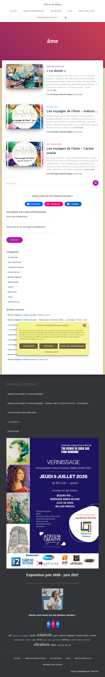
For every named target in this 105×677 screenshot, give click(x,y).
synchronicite (56, 640)
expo (55, 635)
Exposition (12, 335)
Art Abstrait (56, 11)
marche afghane (67, 635)
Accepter (28, 346)
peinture (28, 640)
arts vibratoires (25, 636)
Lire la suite (51, 90)
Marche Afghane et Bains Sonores (22, 315)
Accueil (13, 11)
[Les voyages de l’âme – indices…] (24, 116)
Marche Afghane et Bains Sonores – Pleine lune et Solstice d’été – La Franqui (41, 320)
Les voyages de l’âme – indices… (72, 111)
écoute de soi (64, 645)
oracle (93, 635)
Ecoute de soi (14, 272)
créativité (44, 635)
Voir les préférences (72, 346)
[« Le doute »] (24, 76)
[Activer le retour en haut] (100, 672)
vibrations (42, 644)
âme (53, 644)
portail (34, 640)
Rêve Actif (12, 292)
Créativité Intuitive (55, 67)
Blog (70, 11)
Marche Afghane (14, 277)
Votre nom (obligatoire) (16, 217)
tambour (66, 639)
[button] (84, 325)
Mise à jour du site (87, 11)
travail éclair (86, 640)
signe (45, 640)
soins (10, 297)
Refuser (48, 346)
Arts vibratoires (54, 144)
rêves (40, 639)
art (10, 635)
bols (33, 635)
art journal (16, 636)
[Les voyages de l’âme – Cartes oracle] (24, 154)
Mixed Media (13, 282)
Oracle (10, 287)
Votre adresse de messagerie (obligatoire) (25, 227)
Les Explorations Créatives (22, 413)
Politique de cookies (51, 352)
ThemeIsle (94, 671)
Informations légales (47, 17)
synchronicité (13, 302)
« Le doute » (56, 71)
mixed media (82, 635)
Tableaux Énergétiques (33, 11)
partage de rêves (19, 640)
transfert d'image (76, 640)
